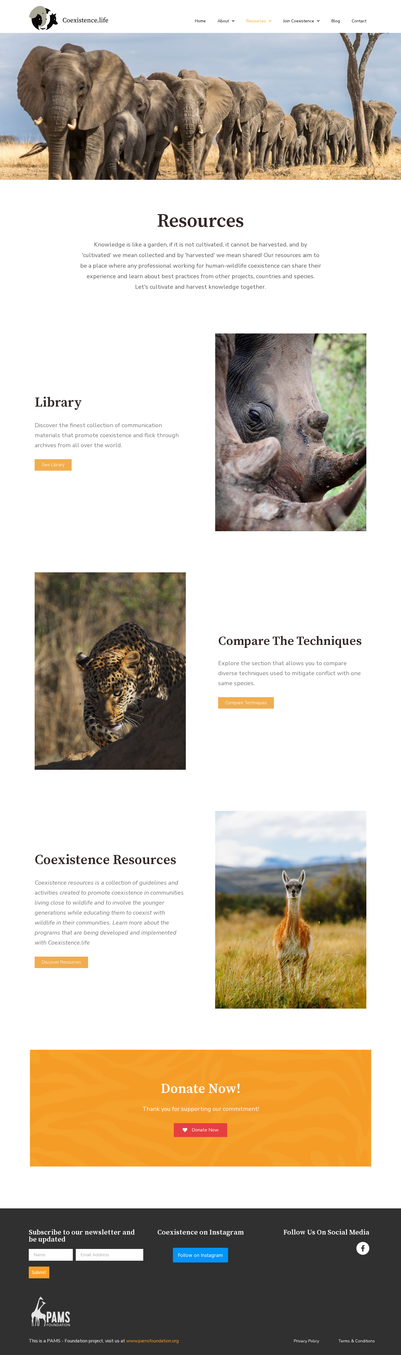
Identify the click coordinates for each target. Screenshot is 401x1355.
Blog (335, 21)
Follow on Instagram (200, 1255)
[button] (53, 465)
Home (200, 21)
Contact (359, 21)
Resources (256, 21)
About (223, 21)
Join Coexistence (298, 21)
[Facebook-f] (362, 1248)
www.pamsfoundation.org (152, 1341)
